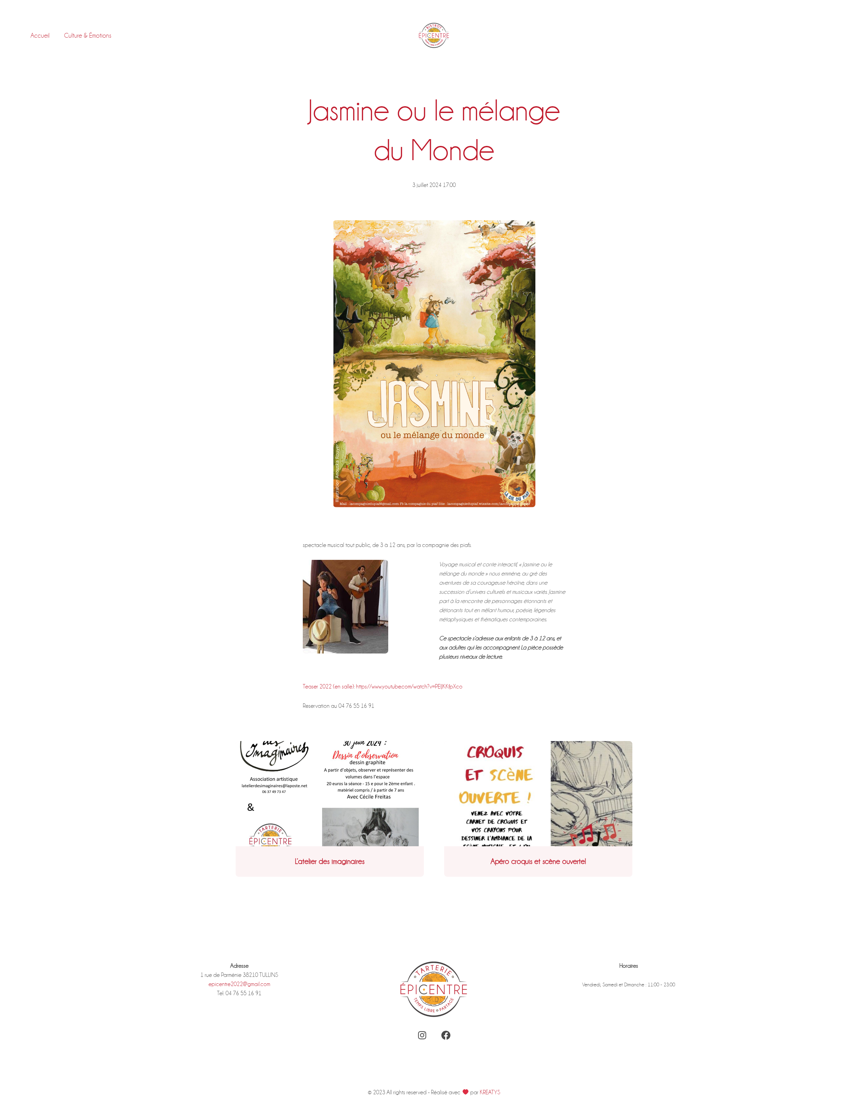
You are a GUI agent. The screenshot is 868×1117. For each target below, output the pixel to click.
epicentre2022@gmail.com (239, 984)
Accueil (40, 35)
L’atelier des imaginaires (329, 861)
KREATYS (490, 1092)
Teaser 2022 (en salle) (328, 686)
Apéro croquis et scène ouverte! (538, 861)
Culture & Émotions (87, 35)
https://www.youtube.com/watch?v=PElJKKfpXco (409, 686)
